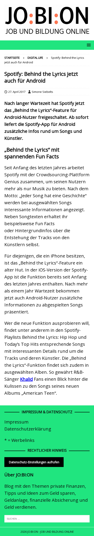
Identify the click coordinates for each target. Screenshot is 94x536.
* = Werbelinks (19, 440)
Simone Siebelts (42, 92)
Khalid (26, 379)
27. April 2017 (16, 92)
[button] (88, 44)
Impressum (16, 422)
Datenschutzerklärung (27, 429)
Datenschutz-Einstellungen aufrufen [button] (34, 462)
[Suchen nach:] (47, 518)
